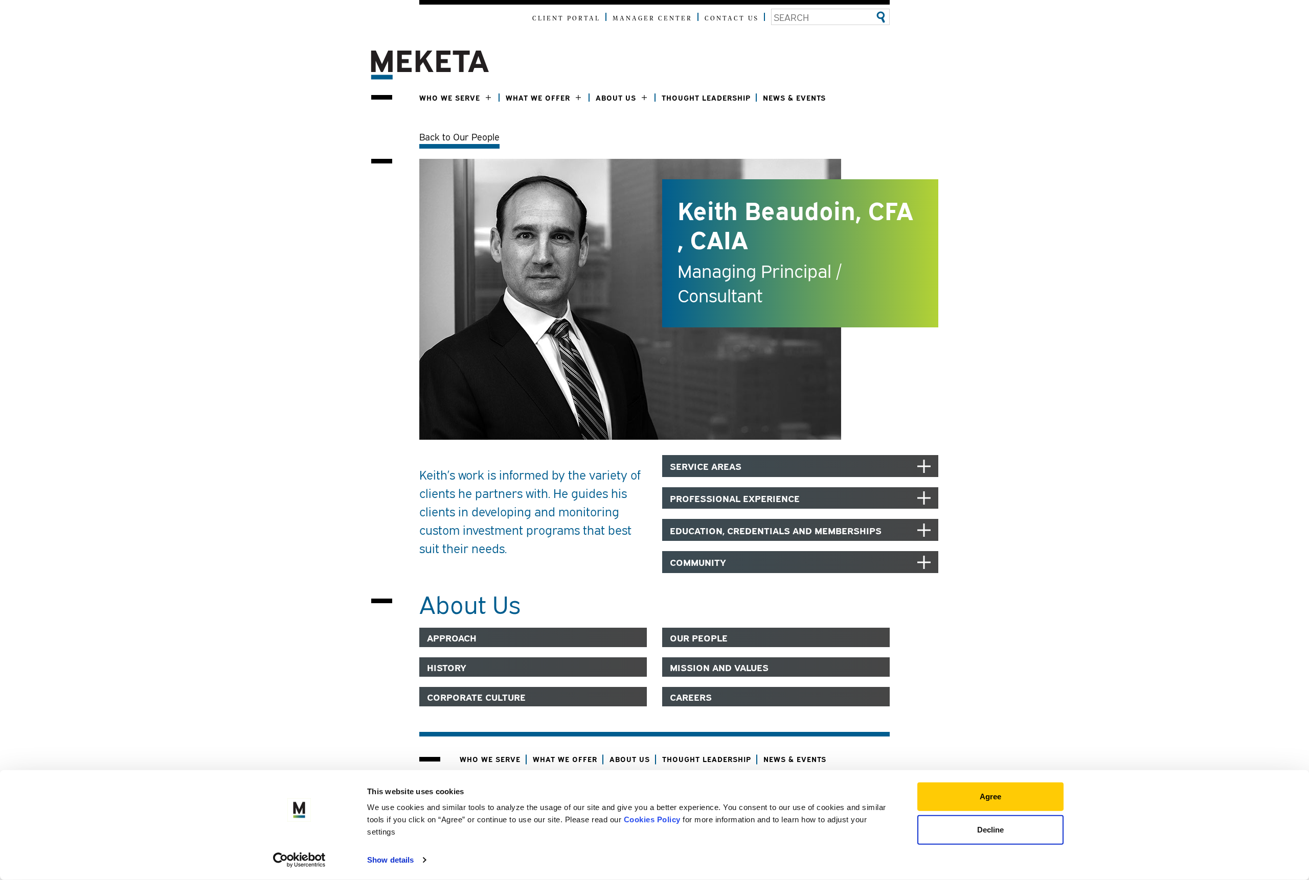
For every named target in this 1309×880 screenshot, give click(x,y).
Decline (990, 829)
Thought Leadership (706, 97)
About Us (616, 97)
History (446, 667)
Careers (691, 696)
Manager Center (652, 18)
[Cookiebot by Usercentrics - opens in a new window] (299, 860)
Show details (390, 859)
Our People (699, 637)
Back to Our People (459, 136)
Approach (452, 637)
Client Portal (566, 18)
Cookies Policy (652, 819)
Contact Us (732, 18)
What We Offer (538, 97)
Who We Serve (449, 97)
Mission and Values (719, 667)
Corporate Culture (476, 696)
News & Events (794, 97)
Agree (990, 796)
